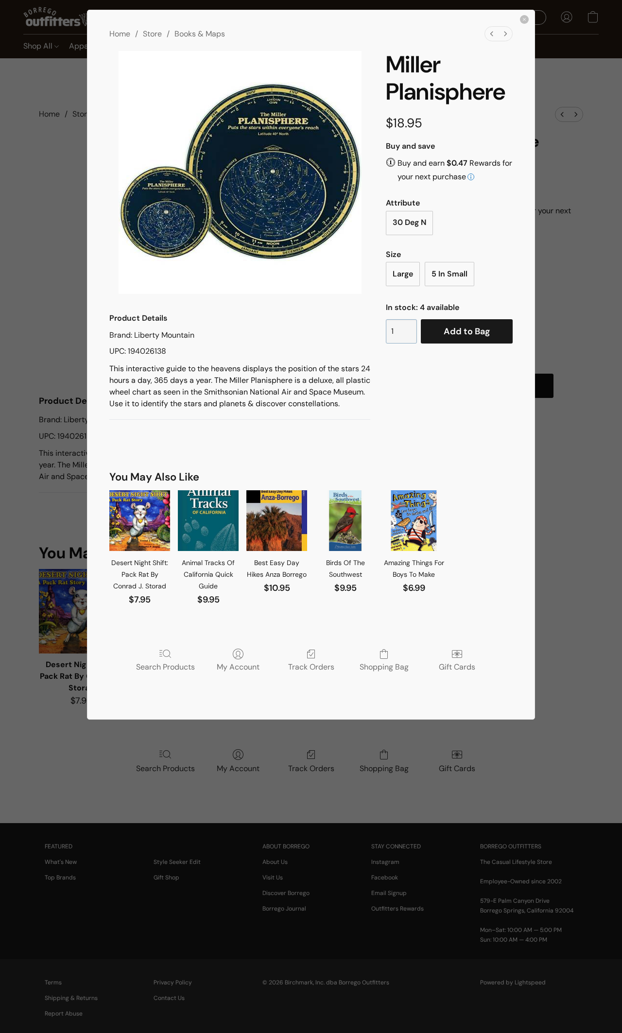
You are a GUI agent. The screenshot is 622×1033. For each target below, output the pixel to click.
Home (119, 34)
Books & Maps (199, 34)
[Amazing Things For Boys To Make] (413, 520)
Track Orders (311, 666)
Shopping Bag (384, 666)
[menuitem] (492, 34)
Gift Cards (457, 666)
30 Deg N (409, 222)
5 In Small (449, 274)
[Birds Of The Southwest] (345, 520)
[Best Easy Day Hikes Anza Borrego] (276, 520)
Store (152, 34)
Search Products (165, 666)
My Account (238, 666)
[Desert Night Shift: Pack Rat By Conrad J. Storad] (139, 520)
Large (403, 274)
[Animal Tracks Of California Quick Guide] (208, 520)
